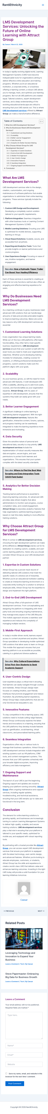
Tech (22, 964)
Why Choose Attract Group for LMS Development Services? (19, 146)
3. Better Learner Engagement (20, 138)
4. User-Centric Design (18, 158)
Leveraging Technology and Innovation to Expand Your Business (20, 956)
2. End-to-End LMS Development (21, 153)
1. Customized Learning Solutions (20, 133)
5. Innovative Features (17, 161)
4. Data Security (15, 140)
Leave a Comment (12, 964)
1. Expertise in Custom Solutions (20, 151)
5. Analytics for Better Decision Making (22, 143)
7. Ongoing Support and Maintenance (22, 165)
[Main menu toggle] (43, 5)
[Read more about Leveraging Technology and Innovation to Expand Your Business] (23, 939)
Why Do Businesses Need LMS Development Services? (23, 129)
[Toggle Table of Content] (40, 121)
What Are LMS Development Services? (20, 125)
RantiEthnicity (12, 5)
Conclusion (10, 168)
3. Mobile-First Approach (18, 156)
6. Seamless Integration (18, 163)
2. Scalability (13, 135)
